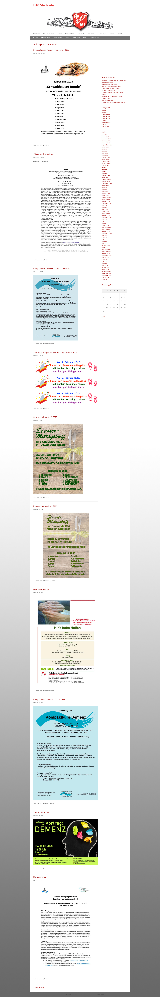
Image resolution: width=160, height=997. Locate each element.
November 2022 (106, 199)
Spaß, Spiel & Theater (79, 38)
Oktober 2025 (106, 143)
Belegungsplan (102, 34)
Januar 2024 (105, 177)
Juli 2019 (104, 259)
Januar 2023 (105, 195)
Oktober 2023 (106, 181)
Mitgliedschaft (69, 34)
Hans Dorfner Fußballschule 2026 (112, 96)
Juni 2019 (104, 261)
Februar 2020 (106, 245)
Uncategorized (106, 123)
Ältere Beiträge (38, 988)
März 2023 (105, 191)
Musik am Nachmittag (43, 154)
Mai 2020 (104, 241)
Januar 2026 (105, 137)
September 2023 (107, 183)
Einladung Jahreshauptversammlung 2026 (114, 102)
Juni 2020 (104, 239)
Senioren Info (38, 145)
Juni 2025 (104, 151)
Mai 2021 (104, 223)
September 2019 (107, 255)
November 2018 (106, 273)
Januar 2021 (105, 225)
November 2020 (106, 229)
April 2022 (105, 209)
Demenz (46, 344)
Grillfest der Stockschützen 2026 (111, 86)
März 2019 (105, 265)
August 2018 (105, 277)
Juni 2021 (104, 221)
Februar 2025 (106, 157)
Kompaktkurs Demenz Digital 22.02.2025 (51, 268)
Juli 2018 (104, 279)
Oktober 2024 (106, 165)
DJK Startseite (43, 5)
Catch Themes (100, 994)
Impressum (91, 34)
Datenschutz (80, 34)
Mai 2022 (104, 207)
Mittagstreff (47, 581)
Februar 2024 (106, 175)
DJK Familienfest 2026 (108, 90)
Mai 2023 (104, 189)
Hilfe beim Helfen (41, 589)
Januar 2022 (105, 211)
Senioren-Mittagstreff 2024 (45, 506)
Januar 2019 (105, 269)
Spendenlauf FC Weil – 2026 (110, 88)
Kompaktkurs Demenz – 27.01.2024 (49, 699)
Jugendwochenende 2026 (109, 84)
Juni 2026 (104, 135)
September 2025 (107, 145)
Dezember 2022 (106, 197)
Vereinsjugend (58, 38)
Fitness (68, 38)
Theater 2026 (106, 98)
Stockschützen (94, 38)
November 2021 (106, 213)
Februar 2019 (106, 267)
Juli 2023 (104, 187)
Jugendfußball (106, 115)
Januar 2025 (105, 159)
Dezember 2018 (106, 271)
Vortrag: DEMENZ (41, 812)
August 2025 (105, 147)
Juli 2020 (104, 237)
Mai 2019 (104, 263)
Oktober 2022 (106, 201)
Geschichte (36, 34)
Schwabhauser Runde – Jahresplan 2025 (51, 50)
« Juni (103, 317)
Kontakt (120, 34)
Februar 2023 (106, 193)
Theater (104, 121)
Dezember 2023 (106, 179)
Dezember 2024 (106, 161)
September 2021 (107, 217)
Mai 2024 (104, 171)
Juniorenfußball (45, 38)
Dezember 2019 (106, 249)
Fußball (35, 38)
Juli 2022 (104, 205)
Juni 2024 (104, 169)
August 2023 (105, 185)
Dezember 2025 (106, 139)
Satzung (59, 34)
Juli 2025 (104, 149)
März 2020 (105, 243)
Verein (104, 125)
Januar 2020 (105, 247)
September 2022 (107, 203)
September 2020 (107, 233)
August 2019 (105, 257)
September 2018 (107, 275)
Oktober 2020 (106, 231)
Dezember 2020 (106, 227)
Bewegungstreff (40, 877)
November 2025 (106, 141)
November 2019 (106, 251)
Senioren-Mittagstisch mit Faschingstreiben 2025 (55, 352)
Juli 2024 (104, 167)
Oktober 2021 (106, 215)
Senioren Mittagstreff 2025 (45, 417)
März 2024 (105, 173)
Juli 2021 (104, 219)
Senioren (46, 145)
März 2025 (105, 155)
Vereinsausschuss (48, 34)
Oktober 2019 (106, 253)
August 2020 (105, 235)
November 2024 (106, 163)
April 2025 (105, 153)
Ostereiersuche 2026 (108, 100)
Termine (112, 34)
